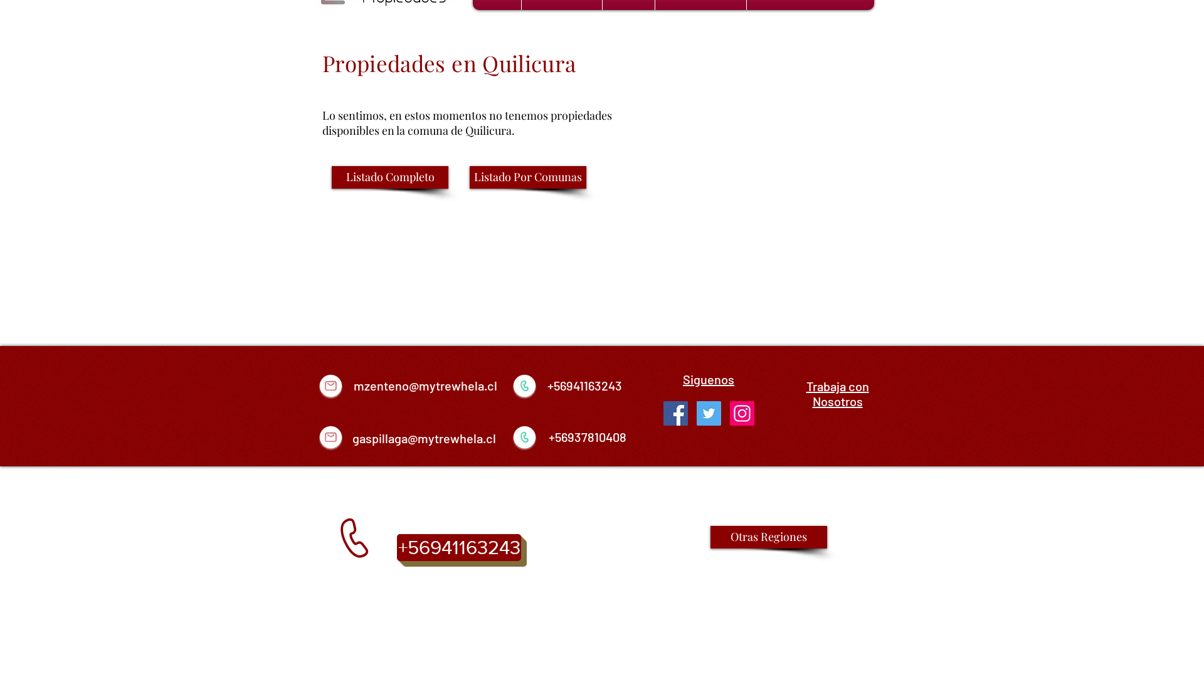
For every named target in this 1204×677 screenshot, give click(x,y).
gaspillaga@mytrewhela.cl (424, 438)
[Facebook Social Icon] (675, 413)
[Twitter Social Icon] (709, 413)
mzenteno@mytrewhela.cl (425, 385)
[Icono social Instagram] (742, 413)
